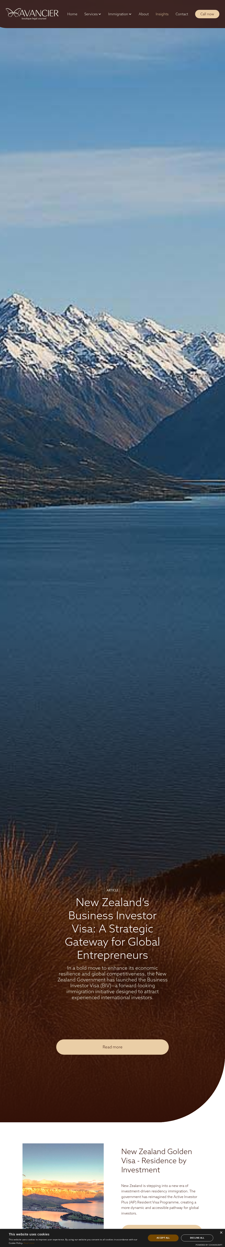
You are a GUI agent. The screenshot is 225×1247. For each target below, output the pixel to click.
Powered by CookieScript (209, 1245)
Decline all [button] (197, 1237)
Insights (162, 14)
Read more (113, 1046)
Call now (207, 14)
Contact (182, 14)
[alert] (112, 1238)
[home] (32, 14)
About (144, 14)
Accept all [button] (163, 1237)
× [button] (221, 1232)
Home (72, 14)
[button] (93, 14)
